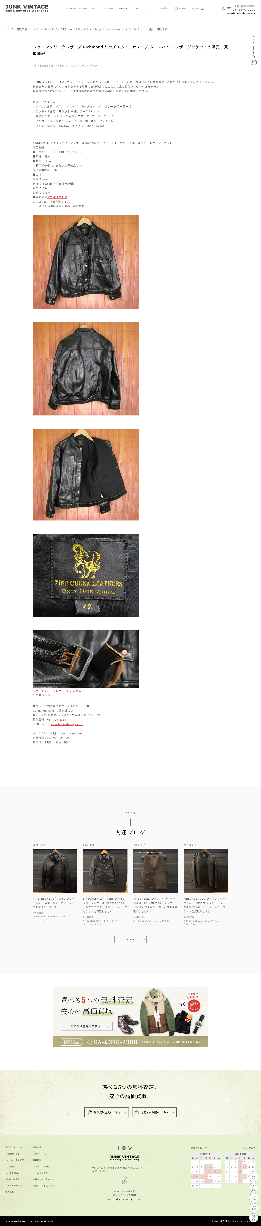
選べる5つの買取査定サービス (83, 8)
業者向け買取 (13, 1179)
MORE (130, 939)
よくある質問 (161, 8)
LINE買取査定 (13, 1173)
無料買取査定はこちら (107, 1112)
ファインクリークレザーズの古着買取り (58, 691)
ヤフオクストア (57, 197)
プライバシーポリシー (15, 1221)
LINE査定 (253, 1207)
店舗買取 (11, 1166)
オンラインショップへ (190, 8)
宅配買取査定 (13, 1154)
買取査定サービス (14, 1147)
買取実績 (123, 8)
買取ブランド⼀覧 (41, 1166)
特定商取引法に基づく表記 (42, 1221)
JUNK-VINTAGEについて (17, 1186)
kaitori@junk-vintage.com (241, 13)
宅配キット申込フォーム (44, 1186)
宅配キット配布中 (155, 1112)
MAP (124, 1183)
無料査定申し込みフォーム (46, 1179)
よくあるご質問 (40, 1173)
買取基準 (108, 8)
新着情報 (37, 1160)
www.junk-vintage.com (67, 724)
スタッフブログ (141, 8)
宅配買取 (254, 1177)
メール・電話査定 (15, 1160)
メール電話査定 (254, 1187)
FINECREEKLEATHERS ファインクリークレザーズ (66, 65)
